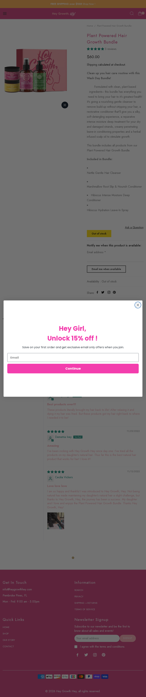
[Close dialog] (138, 305)
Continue (73, 368)
